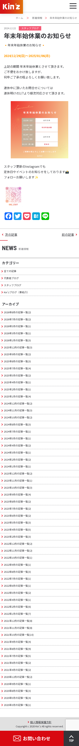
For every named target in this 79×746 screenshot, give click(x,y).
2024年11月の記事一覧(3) (18, 410)
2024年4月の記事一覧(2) (17, 445)
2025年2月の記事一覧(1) (17, 389)
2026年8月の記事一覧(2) (17, 312)
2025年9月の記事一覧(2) (17, 354)
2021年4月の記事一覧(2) (17, 670)
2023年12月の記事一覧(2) (18, 473)
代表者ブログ (11, 278)
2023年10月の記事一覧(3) (18, 487)
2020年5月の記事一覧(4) (17, 698)
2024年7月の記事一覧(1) (17, 431)
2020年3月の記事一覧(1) (17, 705)
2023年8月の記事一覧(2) (17, 501)
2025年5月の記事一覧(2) (17, 375)
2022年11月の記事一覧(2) (18, 550)
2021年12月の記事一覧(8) (18, 621)
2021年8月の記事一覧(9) (17, 649)
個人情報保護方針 (41, 722)
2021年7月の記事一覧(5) (17, 656)
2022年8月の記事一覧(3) (17, 572)
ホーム (19, 18)
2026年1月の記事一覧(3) (17, 340)
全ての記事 (10, 271)
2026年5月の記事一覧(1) (17, 326)
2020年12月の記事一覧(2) (18, 677)
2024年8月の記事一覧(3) (17, 424)
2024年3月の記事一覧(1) (17, 452)
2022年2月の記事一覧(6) (17, 606)
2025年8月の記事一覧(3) (17, 361)
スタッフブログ (12, 285)
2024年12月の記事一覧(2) (18, 403)
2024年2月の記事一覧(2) (17, 459)
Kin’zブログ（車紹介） (16, 292)
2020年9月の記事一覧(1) (17, 684)
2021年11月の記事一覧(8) (18, 628)
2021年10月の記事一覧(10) (19, 634)
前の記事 (68, 234)
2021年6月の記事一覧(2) (17, 663)
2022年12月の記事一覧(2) (18, 543)
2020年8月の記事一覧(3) (17, 691)
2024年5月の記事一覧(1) (17, 438)
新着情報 (37, 18)
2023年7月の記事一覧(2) (17, 508)
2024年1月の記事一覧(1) (17, 466)
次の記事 (11, 234)
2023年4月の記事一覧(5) (17, 529)
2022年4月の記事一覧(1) (17, 600)
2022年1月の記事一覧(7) (17, 613)
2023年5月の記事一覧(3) (17, 522)
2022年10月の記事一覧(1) (18, 557)
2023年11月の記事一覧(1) (18, 480)
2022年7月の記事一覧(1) (17, 578)
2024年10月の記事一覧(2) (18, 417)
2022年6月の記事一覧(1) (17, 585)
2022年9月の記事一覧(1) (17, 564)
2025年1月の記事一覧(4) (17, 396)
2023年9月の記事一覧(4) (17, 494)
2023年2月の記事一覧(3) (17, 536)
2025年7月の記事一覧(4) (17, 368)
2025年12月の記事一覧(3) (18, 347)
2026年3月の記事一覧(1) (17, 333)
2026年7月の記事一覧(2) (17, 319)
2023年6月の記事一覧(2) (17, 515)
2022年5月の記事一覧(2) (17, 593)
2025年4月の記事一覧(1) (17, 382)
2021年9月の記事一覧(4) (17, 642)
